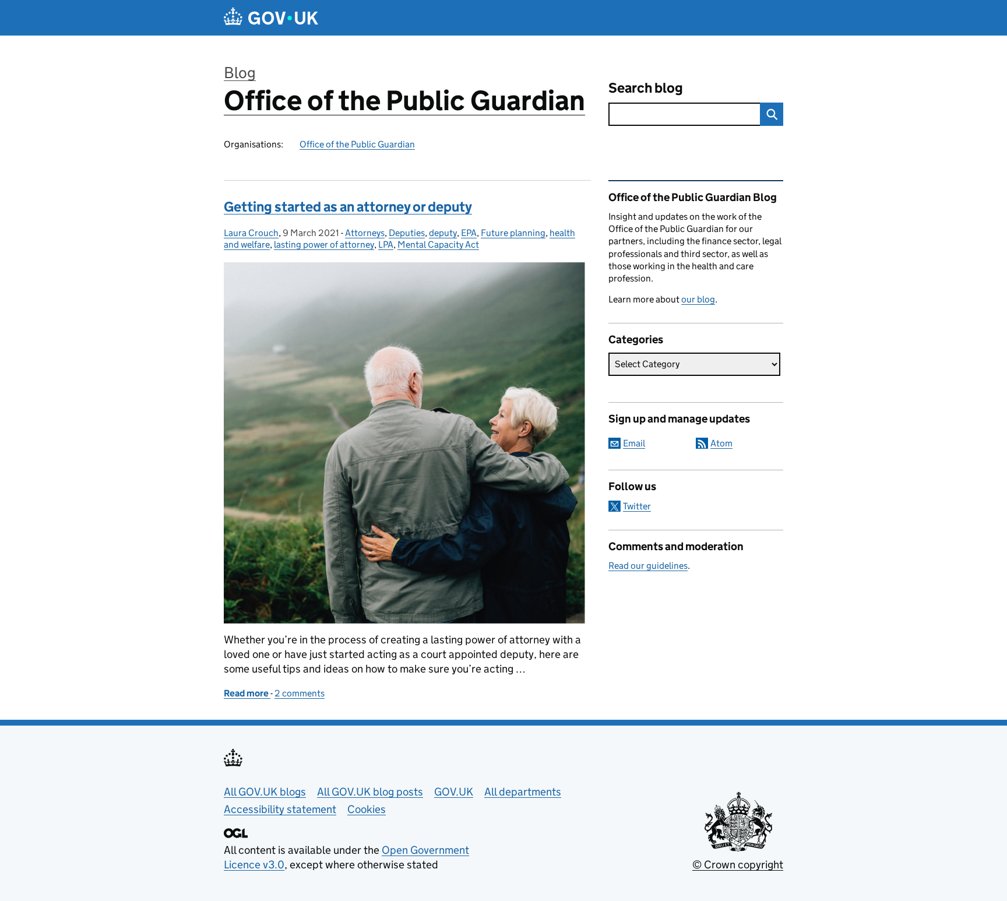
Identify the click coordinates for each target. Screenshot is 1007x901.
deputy (443, 232)
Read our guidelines (648, 565)
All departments (522, 791)
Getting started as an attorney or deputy (348, 206)
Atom (721, 443)
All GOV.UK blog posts (370, 791)
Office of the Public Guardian (404, 100)
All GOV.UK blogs (265, 791)
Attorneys (365, 232)
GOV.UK (453, 791)
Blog (240, 72)
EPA (469, 232)
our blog (698, 299)
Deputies (407, 232)
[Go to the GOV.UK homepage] (271, 18)
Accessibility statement (280, 809)
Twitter (637, 506)
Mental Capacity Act (438, 244)
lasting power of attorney (324, 244)
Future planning (513, 232)
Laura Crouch (251, 232)
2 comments (299, 693)
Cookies (366, 809)
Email (634, 443)
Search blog (645, 87)
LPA (385, 244)
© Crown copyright (737, 864)
